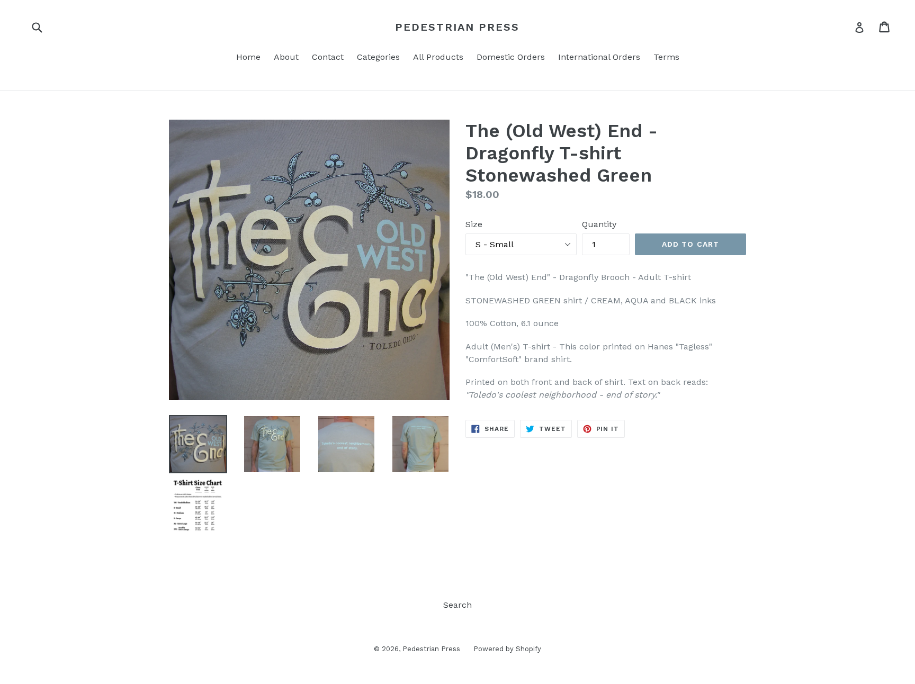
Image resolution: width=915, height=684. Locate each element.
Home (248, 57)
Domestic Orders (511, 57)
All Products (438, 57)
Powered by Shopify (507, 649)
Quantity (599, 224)
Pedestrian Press (457, 27)
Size (473, 224)
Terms (666, 57)
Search (457, 605)
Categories (378, 57)
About (286, 57)
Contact (328, 57)
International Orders (599, 57)
